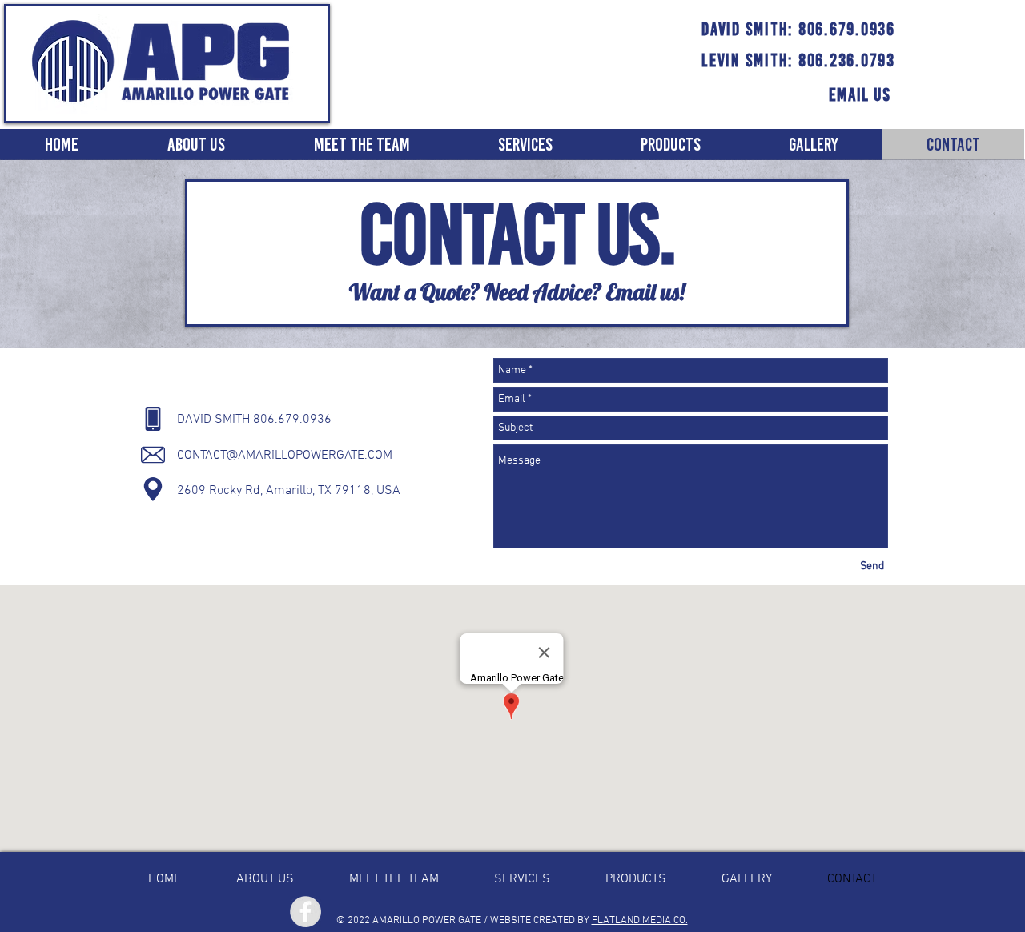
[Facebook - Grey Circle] (305, 911)
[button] (525, 144)
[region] (860, 101)
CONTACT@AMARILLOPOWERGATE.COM (284, 456)
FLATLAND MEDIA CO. (640, 920)
